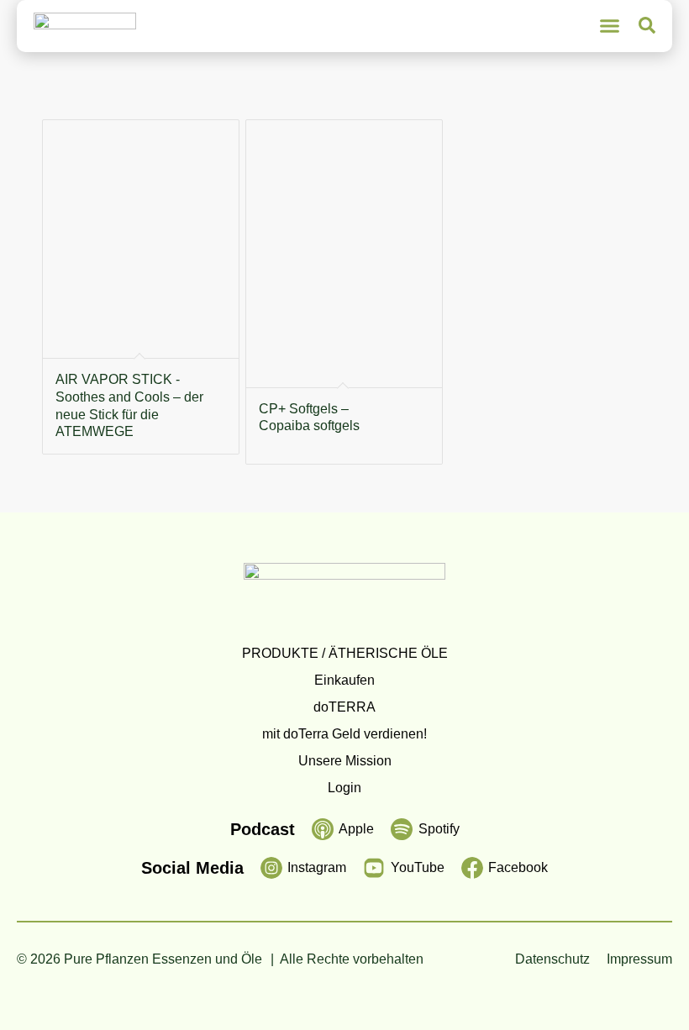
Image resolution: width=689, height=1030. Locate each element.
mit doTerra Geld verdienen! (344, 734)
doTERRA (344, 707)
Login (344, 787)
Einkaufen (344, 680)
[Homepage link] (85, 26)
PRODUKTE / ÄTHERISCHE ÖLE (345, 653)
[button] (610, 26)
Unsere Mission (345, 761)
